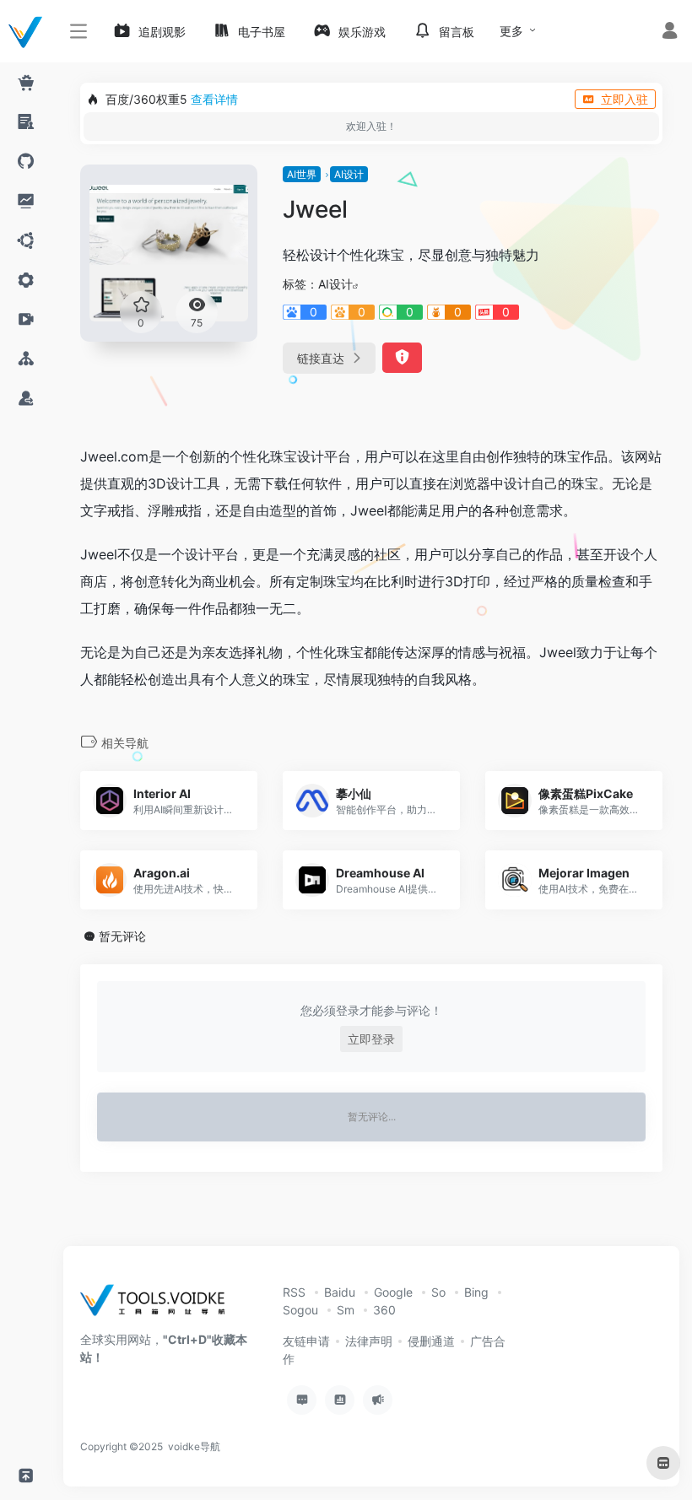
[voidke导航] (158, 1305)
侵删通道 (431, 1341)
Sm (345, 1310)
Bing (476, 1292)
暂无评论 (122, 936)
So (438, 1292)
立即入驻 (624, 99)
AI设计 (349, 174)
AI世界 (301, 174)
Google (393, 1292)
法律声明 (368, 1341)
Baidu (339, 1292)
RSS (294, 1292)
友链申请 (306, 1341)
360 (384, 1310)
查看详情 (214, 99)
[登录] (669, 32)
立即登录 (371, 1039)
